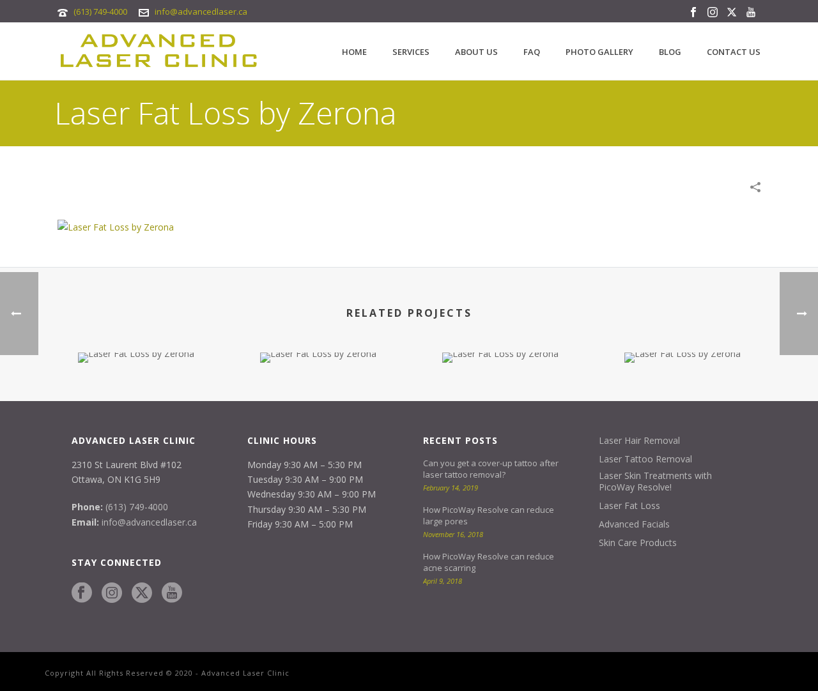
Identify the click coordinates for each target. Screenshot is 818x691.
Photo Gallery (599, 51)
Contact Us (733, 51)
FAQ (531, 51)
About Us (476, 51)
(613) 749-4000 (100, 11)
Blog (670, 51)
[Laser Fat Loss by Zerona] (116, 226)
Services (410, 51)
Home (354, 51)
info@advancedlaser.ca (201, 11)
